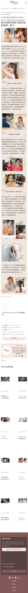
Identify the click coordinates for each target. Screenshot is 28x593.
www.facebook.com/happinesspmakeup (15, 332)
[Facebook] (5, 296)
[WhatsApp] (11, 296)
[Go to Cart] (26, 3)
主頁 (2, 8)
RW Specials (6, 8)
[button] (13, 2)
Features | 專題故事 (13, 8)
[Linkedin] (8, 296)
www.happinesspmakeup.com (15, 325)
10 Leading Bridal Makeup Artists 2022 (10, 12)
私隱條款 (14, 590)
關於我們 (14, 580)
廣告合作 (14, 584)
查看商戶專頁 (14, 338)
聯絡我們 (14, 587)
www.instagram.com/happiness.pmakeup (15, 334)
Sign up (14, 571)
